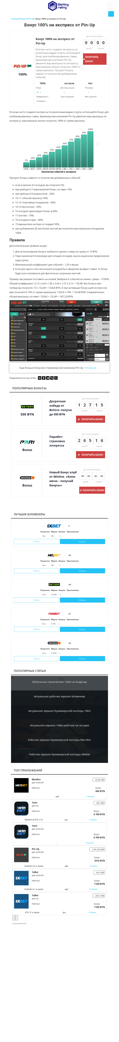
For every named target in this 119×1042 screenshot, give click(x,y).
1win (34, 802)
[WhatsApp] (56, 378)
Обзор (36, 541)
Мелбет (36, 779)
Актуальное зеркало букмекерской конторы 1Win (59, 711)
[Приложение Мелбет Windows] (77, 565)
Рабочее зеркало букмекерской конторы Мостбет (59, 740)
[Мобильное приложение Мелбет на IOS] (68, 565)
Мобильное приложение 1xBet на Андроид (59, 682)
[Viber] (52, 378)
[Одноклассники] (43, 378)
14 (60, 536)
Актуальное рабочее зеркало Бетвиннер (59, 696)
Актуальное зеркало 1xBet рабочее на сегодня (59, 725)
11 (60, 565)
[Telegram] (47, 378)
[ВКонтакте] (39, 378)
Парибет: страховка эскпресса (57, 441)
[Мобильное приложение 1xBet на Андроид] (72, 536)
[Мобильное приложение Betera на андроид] (73, 594)
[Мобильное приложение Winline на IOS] (69, 653)
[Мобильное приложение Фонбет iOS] (69, 624)
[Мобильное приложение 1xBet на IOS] (68, 536)
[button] (13, 923)
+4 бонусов (90, 367)
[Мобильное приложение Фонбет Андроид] (76, 624)
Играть (82, 541)
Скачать (90, 796)
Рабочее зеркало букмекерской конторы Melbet (59, 754)
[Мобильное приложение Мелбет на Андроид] (72, 565)
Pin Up (35, 849)
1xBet (35, 872)
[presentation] (13, 917)
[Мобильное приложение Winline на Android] (76, 653)
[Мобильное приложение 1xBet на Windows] (77, 536)
